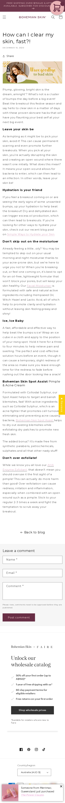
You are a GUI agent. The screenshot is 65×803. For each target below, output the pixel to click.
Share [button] (10, 56)
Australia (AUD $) (31, 772)
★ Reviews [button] (61, 404)
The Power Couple (32, 795)
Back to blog (34, 532)
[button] (4, 17)
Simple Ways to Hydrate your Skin (31, 234)
